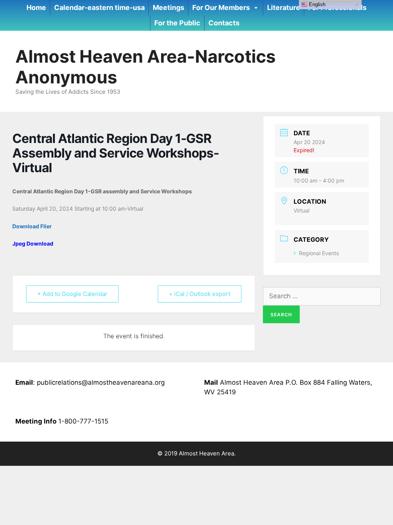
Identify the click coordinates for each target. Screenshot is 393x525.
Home (36, 7)
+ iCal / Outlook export (199, 293)
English (316, 4)
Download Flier (32, 226)
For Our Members (221, 7)
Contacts (223, 23)
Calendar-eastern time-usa (99, 7)
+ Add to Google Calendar (72, 293)
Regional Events (319, 253)
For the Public (177, 23)
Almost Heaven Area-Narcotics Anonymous (145, 67)
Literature (283, 7)
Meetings (168, 7)
